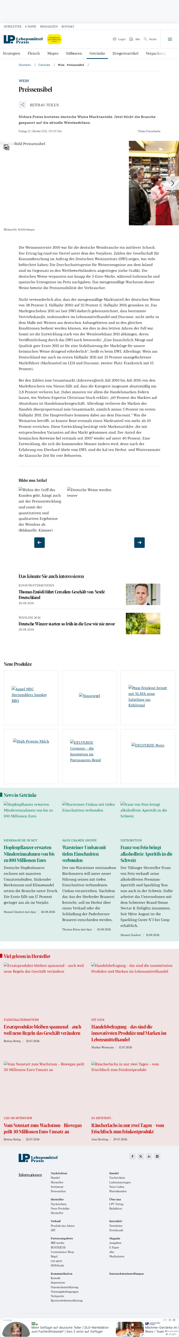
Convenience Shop (62, 1252)
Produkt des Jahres (63, 1225)
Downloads (116, 1230)
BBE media (57, 1242)
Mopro (53, 53)
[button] (39, 104)
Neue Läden (116, 1186)
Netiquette (57, 1296)
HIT (53, 1230)
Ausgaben (115, 1242)
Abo (111, 1252)
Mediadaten (49, 26)
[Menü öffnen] (169, 39)
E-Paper (30, 26)
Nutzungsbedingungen (65, 1291)
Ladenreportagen (120, 1182)
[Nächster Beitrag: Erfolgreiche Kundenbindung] (139, 542)
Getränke (97, 53)
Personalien (58, 1191)
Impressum (58, 1282)
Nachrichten (117, 1177)
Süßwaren (74, 53)
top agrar (56, 1260)
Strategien (11, 53)
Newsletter (12, 26)
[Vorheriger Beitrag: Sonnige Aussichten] (39, 542)
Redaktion (115, 1208)
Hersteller (57, 1182)
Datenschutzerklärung (64, 1287)
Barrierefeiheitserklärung (67, 1300)
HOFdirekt (57, 1265)
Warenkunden (118, 1191)
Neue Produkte (60, 1208)
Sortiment (57, 1186)
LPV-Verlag (116, 1204)
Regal (54, 1256)
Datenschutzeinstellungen (126, 1273)
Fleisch (34, 53)
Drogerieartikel (125, 53)
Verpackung (156, 53)
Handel (55, 1177)
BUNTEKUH (58, 1247)
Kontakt (68, 26)
